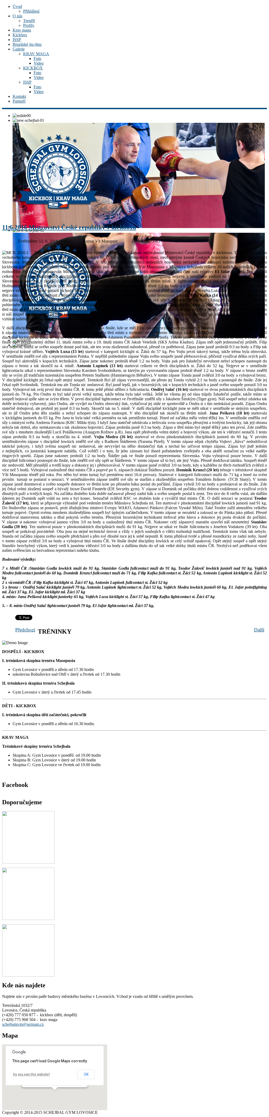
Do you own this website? (31, 1074)
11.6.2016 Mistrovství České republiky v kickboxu (69, 227)
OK (86, 1074)
